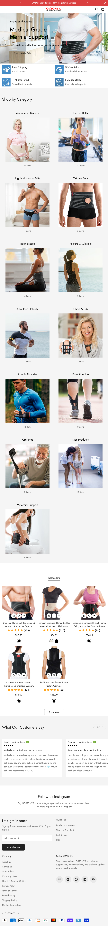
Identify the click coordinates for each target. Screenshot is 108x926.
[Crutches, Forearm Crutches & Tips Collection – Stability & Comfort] (27, 466)
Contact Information (11, 905)
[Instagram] (76, 879)
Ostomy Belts (80, 178)
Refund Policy (8, 895)
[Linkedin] (84, 879)
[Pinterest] (59, 879)
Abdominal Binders (27, 113)
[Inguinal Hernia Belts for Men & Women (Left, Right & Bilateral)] (27, 205)
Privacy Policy (8, 885)
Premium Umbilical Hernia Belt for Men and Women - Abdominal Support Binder (54, 624)
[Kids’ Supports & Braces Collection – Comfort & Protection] (80, 466)
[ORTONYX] (54, 9)
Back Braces (27, 244)
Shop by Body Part (65, 830)
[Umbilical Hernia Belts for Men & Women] (80, 140)
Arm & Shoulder (27, 374)
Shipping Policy (9, 900)
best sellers (54, 578)
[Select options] (13, 615)
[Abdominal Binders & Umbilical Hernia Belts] (27, 140)
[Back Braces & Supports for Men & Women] (27, 270)
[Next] (87, 3)
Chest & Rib (80, 309)
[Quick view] (23, 615)
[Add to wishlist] (18, 615)
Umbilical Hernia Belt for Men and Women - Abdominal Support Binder (19, 624)
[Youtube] (93, 879)
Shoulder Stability (27, 309)
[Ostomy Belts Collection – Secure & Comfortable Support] (80, 205)
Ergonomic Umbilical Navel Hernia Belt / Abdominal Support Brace (89, 624)
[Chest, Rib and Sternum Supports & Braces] (80, 335)
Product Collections (65, 825)
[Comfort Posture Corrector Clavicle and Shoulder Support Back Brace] (18, 662)
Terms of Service (9, 890)
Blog (58, 839)
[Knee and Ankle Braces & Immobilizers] (80, 401)
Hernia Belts (80, 113)
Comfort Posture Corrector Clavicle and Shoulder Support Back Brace (18, 684)
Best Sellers (61, 835)
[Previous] (20, 3)
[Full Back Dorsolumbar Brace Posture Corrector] (53, 662)
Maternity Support (27, 505)
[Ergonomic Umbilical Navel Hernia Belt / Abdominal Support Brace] (89, 603)
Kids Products (80, 440)
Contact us (7, 866)
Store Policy (8, 871)
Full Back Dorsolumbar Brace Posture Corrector (54, 684)
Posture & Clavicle (81, 244)
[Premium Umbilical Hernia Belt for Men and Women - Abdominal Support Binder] (53, 603)
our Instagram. (66, 806)
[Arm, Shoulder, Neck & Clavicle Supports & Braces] (27, 401)
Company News (9, 876)
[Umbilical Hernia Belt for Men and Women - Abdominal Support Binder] (18, 603)
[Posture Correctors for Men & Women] (80, 270)
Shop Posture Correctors (25, 53)
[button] (102, 9)
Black (19, 641)
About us (6, 862)
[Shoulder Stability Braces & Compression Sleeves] (27, 335)
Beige (51, 641)
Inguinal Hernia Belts (27, 178)
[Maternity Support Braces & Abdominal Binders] (27, 531)
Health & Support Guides (14, 881)
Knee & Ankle (80, 374)
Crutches (27, 440)
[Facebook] (68, 879)
